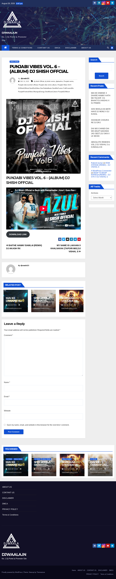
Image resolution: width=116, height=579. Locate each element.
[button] (108, 48)
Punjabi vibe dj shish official (28, 85)
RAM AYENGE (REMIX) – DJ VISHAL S (100, 165)
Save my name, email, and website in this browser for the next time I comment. (38, 425)
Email (7, 397)
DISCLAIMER (70, 48)
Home (74, 570)
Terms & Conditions (22, 48)
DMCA (57, 48)
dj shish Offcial (39, 81)
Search (94, 60)
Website (7, 411)
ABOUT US (86, 48)
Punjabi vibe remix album (48, 85)
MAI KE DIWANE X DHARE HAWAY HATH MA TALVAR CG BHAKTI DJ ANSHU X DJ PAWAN (100, 98)
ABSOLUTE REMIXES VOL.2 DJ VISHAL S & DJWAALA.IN (100, 144)
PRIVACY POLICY (10, 509)
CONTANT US (43, 48)
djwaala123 (25, 78)
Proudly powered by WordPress (12, 572)
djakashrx (59, 81)
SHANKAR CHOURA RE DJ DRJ (69, 300)
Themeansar (41, 572)
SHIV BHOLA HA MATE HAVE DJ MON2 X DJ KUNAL (101, 111)
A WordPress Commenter (101, 171)
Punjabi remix (68, 81)
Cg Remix (9, 459)
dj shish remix (50, 81)
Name (7, 382)
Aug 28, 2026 (13, 469)
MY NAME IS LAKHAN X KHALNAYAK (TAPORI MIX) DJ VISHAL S (66, 248)
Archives (94, 193)
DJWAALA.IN (9, 32)
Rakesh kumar (97, 163)
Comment (8, 335)
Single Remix (14, 61)
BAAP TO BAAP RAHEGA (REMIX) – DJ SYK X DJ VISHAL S (100, 175)
